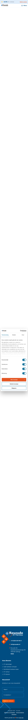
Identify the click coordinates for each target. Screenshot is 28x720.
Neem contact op (10, 610)
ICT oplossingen (8, 664)
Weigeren (14, 388)
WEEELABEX (4, 455)
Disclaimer (14, 714)
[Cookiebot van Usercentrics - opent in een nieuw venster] (20, 331)
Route (12, 653)
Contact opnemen (8, 65)
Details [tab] (14, 335)
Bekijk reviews (23, 2)
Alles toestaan (14, 379)
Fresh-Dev (21, 717)
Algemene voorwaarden (9, 712)
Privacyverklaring (20, 712)
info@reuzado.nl (8, 602)
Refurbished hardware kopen (11, 669)
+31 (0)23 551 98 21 (16, 640)
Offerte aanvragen (8, 60)
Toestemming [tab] (5, 335)
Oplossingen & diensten (14, 18)
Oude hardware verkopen (10, 666)
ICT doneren (7, 674)
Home (4, 18)
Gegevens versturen (8, 701)
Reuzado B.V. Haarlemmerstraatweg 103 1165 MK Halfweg (18, 649)
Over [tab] (23, 335)
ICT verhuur (7, 672)
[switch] (24, 364)
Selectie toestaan (14, 383)
